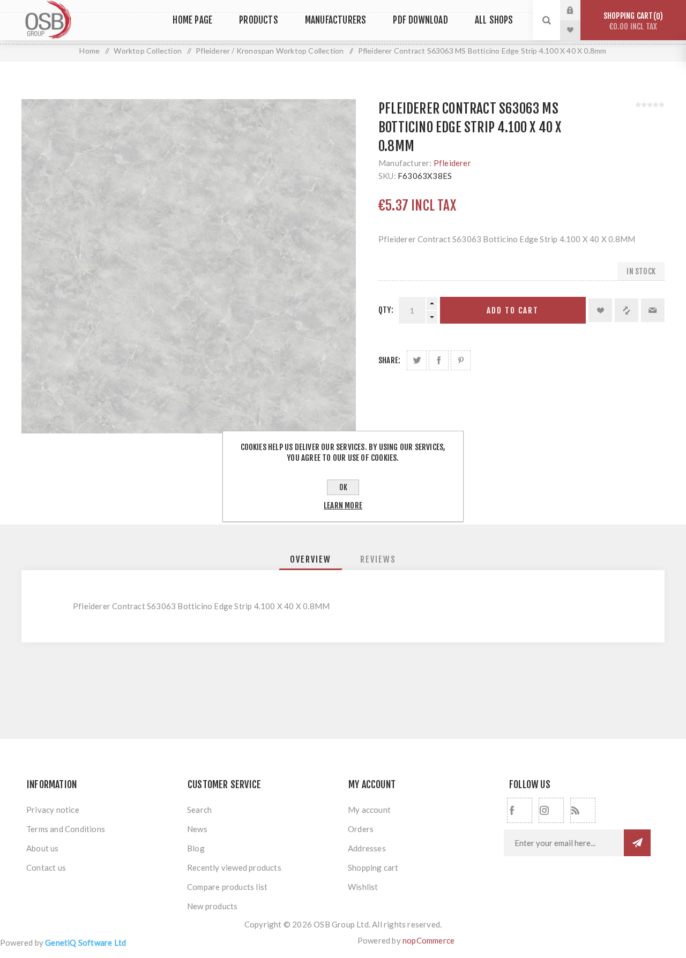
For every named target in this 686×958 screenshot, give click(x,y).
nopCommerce (428, 940)
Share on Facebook (439, 360)
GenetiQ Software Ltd (85, 942)
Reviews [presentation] (378, 559)
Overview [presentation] (310, 559)
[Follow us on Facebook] (519, 810)
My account (369, 809)
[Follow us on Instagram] (551, 810)
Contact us (46, 867)
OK (343, 487)
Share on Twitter (417, 360)
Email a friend (653, 310)
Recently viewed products (234, 867)
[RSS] (582, 810)
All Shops (494, 20)
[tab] (310, 559)
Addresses (367, 848)
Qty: (385, 310)
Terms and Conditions (65, 829)
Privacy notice (52, 809)
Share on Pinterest (461, 360)
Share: (389, 360)
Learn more (343, 505)
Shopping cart (631, 21)
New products (212, 906)
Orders (361, 829)
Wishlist (363, 887)
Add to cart (513, 310)
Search (199, 809)
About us (42, 848)
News (197, 829)
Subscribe (637, 842)
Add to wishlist (600, 310)
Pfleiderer (452, 163)
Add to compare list (626, 310)
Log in (578, 10)
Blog (196, 848)
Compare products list (227, 887)
